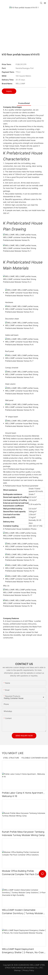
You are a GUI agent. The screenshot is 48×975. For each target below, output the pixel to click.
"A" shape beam (11, 417)
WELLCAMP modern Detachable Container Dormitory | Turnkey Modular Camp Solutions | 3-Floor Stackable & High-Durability (22, 912)
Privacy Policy (28, 970)
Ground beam (10, 433)
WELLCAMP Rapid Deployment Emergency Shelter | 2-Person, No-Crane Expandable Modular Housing (23, 951)
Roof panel (9, 351)
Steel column (10, 384)
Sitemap (17, 970)
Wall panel (9, 400)
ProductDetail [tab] (24, 103)
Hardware (9, 302)
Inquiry (9, 91)
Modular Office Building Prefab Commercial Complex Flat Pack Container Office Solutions (23, 873)
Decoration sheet (12, 319)
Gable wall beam (11, 335)
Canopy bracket (11, 368)
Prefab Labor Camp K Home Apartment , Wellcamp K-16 (23, 794)
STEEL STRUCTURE (11, 758)
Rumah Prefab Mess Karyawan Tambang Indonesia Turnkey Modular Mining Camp (23, 833)
